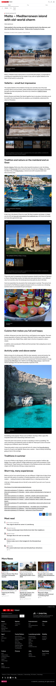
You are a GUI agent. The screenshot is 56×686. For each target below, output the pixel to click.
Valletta (11, 167)
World (2, 625)
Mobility (44, 634)
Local (2, 636)
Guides (30, 639)
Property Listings (45, 653)
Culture (3, 651)
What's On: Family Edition (20, 638)
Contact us (4, 674)
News (3, 621)
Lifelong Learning (32, 656)
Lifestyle (6, 8)
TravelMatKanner (18, 648)
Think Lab (3, 629)
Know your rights (18, 646)
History (30, 642)
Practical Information (33, 646)
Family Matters (19, 634)
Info (2, 663)
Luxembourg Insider (34, 634)
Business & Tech (4, 628)
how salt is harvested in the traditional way (26, 216)
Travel (14, 8)
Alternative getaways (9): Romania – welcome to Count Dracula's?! (23, 510)
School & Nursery (18, 636)
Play (28, 5)
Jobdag (30, 653)
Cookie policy (20, 674)
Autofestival (44, 638)
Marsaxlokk (14, 169)
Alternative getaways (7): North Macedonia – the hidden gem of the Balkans (26, 506)
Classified (44, 639)
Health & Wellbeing (19, 639)
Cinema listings (4, 660)
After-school (17, 642)
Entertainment (33, 621)
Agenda (2, 659)
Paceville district (44, 447)
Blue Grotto (19, 171)
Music (2, 653)
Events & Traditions (32, 638)
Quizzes (30, 626)
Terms (8, 674)
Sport (3, 634)
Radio (47, 5)
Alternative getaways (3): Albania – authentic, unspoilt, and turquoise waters (26, 495)
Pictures (17, 651)
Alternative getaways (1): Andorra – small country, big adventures (23, 490)
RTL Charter (33, 674)
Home (9, 5)
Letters (16, 625)
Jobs (30, 651)
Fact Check (3, 626)
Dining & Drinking (32, 636)
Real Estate (45, 651)
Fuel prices (44, 636)
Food (11, 8)
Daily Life (30, 643)
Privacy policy (14, 674)
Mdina (41, 169)
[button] (7, 121)
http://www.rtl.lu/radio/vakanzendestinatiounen (17, 487)
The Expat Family (18, 643)
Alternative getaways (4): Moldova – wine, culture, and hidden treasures (24, 497)
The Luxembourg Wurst (33, 625)
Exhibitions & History (5, 656)
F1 (1, 639)
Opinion (17, 621)
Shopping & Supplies (19, 645)
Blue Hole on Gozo (36, 361)
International (3, 638)
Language (30, 645)
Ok (22, 616)
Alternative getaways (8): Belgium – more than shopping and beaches (24, 508)
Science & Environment (6, 631)
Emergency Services (5, 667)
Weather (3, 666)
